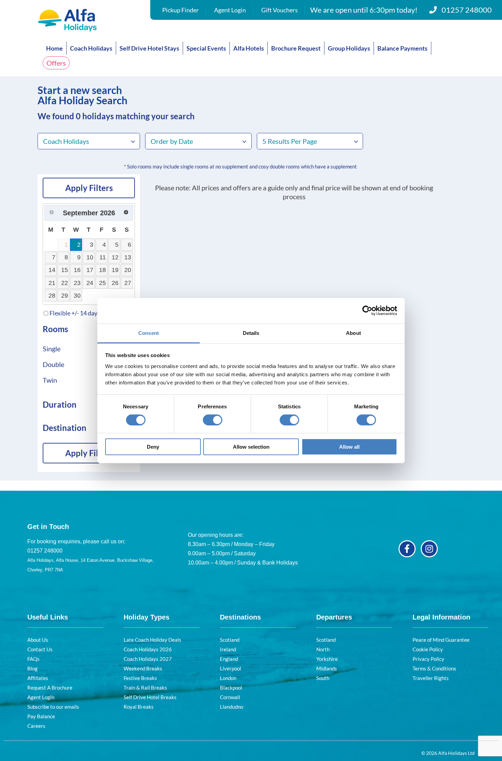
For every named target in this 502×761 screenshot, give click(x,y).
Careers (36, 726)
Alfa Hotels (248, 48)
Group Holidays (349, 48)
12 (115, 257)
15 (64, 270)
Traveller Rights (431, 678)
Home (54, 48)
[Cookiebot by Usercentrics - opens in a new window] (367, 310)
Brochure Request (296, 48)
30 (77, 295)
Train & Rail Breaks (145, 687)
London (228, 678)
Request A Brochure (49, 687)
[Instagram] (429, 548)
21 (51, 283)
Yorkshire (327, 659)
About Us (37, 640)
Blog (32, 668)
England (229, 659)
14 (51, 270)
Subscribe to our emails (53, 707)
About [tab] (353, 333)
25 (102, 283)
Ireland (228, 649)
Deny (153, 447)
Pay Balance (41, 716)
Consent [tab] (148, 333)
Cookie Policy (428, 649)
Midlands (326, 668)
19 (115, 270)
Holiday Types (146, 617)
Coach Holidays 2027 (148, 659)
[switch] (212, 420)
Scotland (229, 640)
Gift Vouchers (279, 10)
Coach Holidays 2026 (148, 649)
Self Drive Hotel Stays (149, 48)
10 (89, 257)
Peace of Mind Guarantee (441, 640)
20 (127, 270)
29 (64, 295)
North (323, 649)
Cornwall (230, 697)
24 (89, 283)
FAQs (33, 659)
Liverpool (230, 668)
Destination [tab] (64, 428)
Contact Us (40, 649)
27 (127, 283)
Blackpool (231, 687)
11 (102, 257)
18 (102, 270)
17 (89, 270)
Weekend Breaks (143, 668)
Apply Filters (89, 188)
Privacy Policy (428, 659)
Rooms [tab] (55, 329)
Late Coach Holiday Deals (152, 640)
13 (127, 257)
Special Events (206, 48)
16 (77, 270)
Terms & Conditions (434, 668)
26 (115, 283)
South (322, 678)
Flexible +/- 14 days (75, 313)
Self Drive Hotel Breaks (150, 697)
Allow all (349, 447)
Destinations (240, 617)
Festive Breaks (140, 678)
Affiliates (37, 678)
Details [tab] (251, 333)
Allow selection (251, 447)
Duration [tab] (59, 404)
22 (64, 283)
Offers (56, 63)
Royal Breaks (139, 707)
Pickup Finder (180, 10)
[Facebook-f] (407, 548)
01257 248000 (467, 9)
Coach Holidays (91, 48)
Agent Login (230, 10)
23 (77, 283)
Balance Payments (402, 48)
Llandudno (231, 707)
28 (51, 295)
